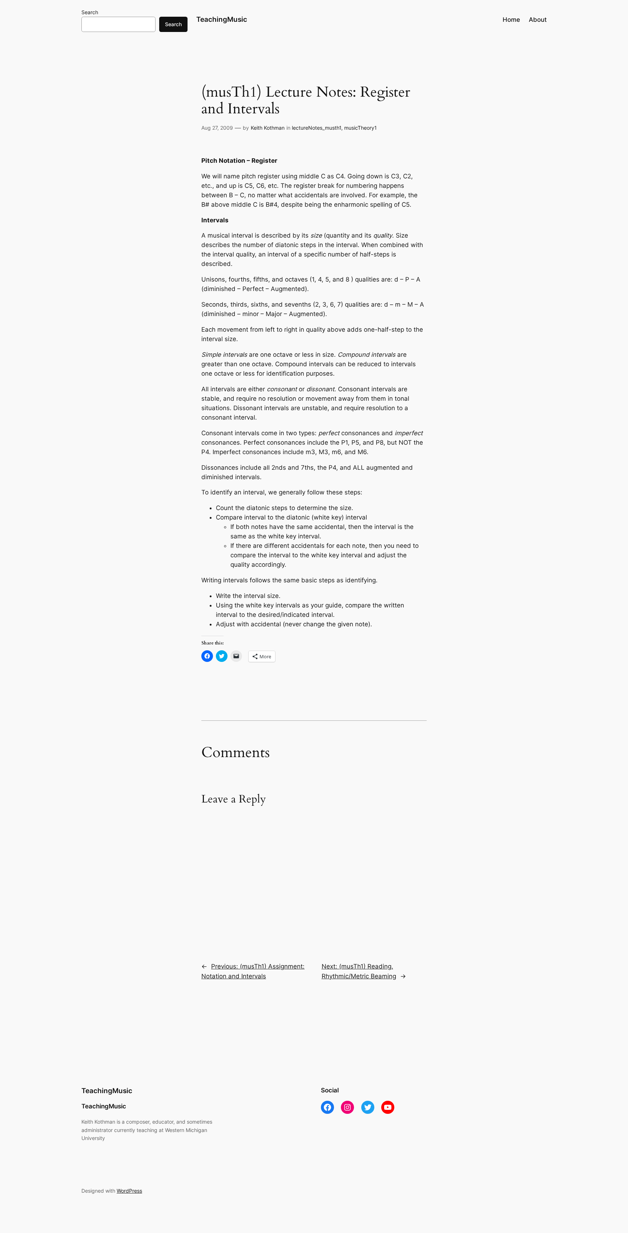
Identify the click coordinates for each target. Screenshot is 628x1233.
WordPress (129, 1191)
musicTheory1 (360, 128)
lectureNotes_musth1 (316, 128)
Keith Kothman (268, 128)
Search (89, 12)
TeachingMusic (221, 19)
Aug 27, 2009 (217, 128)
